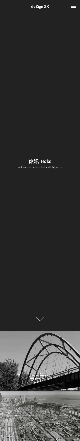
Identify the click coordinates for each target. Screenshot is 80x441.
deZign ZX (40, 6)
